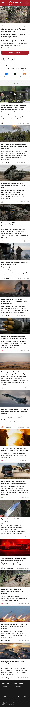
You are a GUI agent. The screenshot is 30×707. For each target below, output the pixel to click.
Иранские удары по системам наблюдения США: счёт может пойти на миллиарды (14, 301)
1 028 (27, 350)
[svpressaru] (2, 26)
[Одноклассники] (11, 696)
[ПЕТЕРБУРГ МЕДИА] (2, 677)
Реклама (4, 686)
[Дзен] (25, 696)
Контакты (18, 686)
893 (28, 427)
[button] (3, 59)
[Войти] (27, 3)
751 (28, 537)
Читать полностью (15, 53)
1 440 (27, 278)
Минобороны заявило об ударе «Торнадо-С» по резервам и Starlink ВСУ (13, 186)
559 (28, 603)
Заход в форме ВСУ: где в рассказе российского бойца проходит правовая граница (14, 225)
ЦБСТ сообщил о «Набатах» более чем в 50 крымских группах (14, 263)
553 (28, 640)
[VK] (18, 696)
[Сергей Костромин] (2, 201)
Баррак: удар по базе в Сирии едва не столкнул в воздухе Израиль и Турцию (14, 373)
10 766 (27, 123)
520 (28, 678)
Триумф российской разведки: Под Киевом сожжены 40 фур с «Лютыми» (14, 449)
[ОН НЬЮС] (2, 350)
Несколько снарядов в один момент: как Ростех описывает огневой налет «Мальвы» (14, 146)
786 (28, 497)
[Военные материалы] (15, 3)
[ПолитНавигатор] (2, 568)
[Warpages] (2, 640)
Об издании (5, 689)
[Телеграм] (5, 696)
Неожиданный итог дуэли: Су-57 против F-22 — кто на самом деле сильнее (13, 664)
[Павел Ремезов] (2, 241)
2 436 (27, 241)
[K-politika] (2, 497)
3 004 (27, 162)
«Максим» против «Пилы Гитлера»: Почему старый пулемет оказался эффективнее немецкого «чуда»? (13, 107)
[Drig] (2, 536)
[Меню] (3, 3)
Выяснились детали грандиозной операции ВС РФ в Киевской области (14, 482)
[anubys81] (2, 123)
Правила (18, 689)
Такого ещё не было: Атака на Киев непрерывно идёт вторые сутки (13, 559)
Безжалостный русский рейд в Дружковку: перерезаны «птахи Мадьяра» (12, 591)
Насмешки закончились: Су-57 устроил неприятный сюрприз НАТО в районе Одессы (14, 411)
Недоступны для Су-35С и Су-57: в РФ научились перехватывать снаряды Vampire (14, 626)
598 (28, 568)
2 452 (27, 201)
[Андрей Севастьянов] (2, 162)
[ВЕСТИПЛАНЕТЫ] (2, 427)
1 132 (27, 315)
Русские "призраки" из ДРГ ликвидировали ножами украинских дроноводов (13, 521)
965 (28, 388)
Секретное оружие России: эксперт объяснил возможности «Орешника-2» (14, 338)
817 (28, 460)
